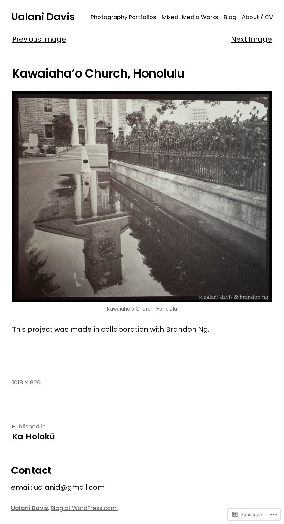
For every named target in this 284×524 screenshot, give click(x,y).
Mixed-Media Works (190, 17)
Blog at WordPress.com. (84, 508)
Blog (230, 17)
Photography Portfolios (123, 17)
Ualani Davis (43, 17)
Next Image (251, 39)
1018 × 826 (26, 382)
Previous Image (39, 39)
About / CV (257, 17)
